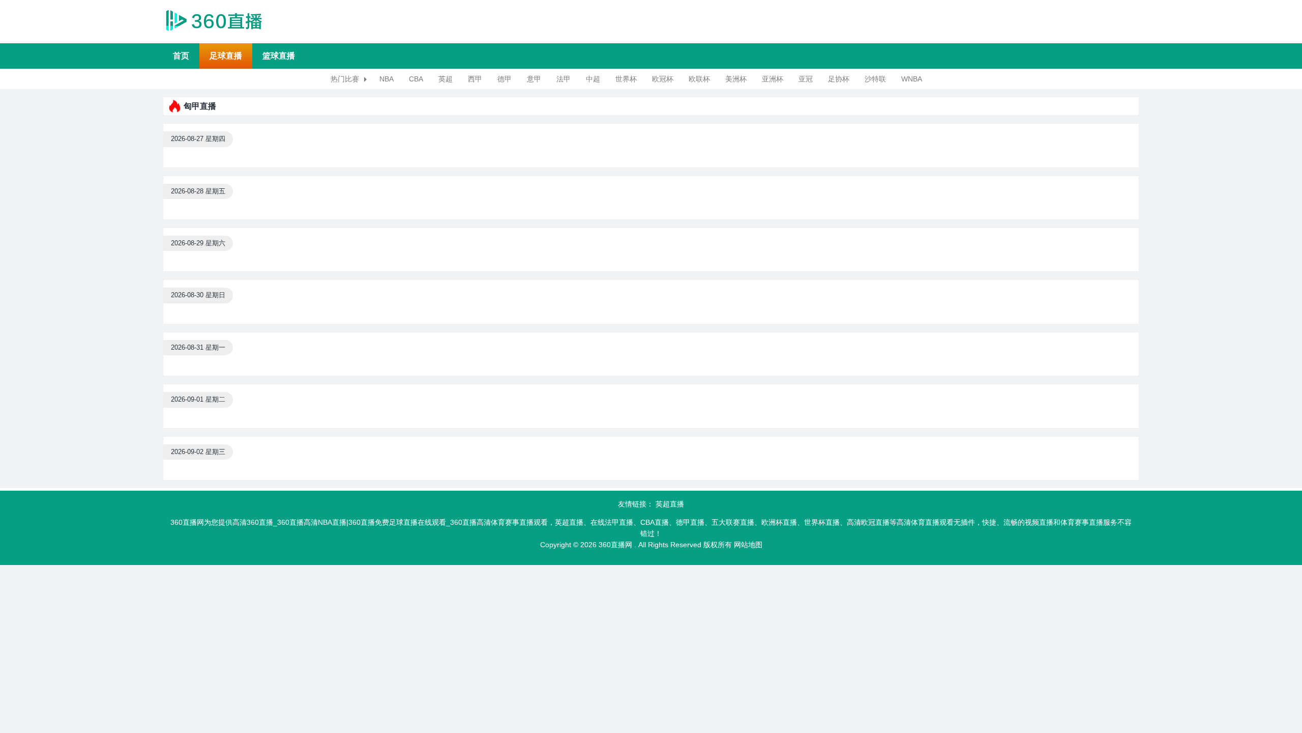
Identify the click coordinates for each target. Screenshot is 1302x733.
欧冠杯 (662, 79)
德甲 (504, 79)
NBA (386, 79)
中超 (593, 79)
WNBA (911, 79)
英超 (445, 79)
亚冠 (805, 79)
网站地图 (748, 545)
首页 (181, 55)
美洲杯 (736, 79)
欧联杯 (699, 79)
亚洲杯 (772, 79)
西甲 (475, 79)
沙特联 (875, 79)
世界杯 (626, 79)
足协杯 (838, 79)
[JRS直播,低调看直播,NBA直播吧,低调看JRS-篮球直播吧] (213, 20)
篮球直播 (278, 55)
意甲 (534, 79)
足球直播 (226, 55)
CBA (416, 79)
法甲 (563, 79)
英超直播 (670, 504)
